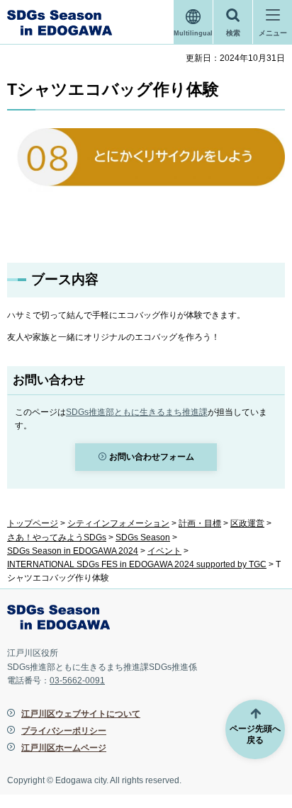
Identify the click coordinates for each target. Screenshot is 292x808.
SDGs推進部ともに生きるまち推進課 (137, 412)
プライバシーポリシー (63, 731)
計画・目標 (200, 523)
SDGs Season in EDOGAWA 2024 (72, 551)
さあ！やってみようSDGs (56, 537)
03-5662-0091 (77, 680)
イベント (164, 551)
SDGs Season (143, 537)
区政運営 (247, 523)
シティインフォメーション (118, 523)
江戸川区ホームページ (63, 748)
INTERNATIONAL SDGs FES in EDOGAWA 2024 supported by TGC (136, 564)
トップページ (32, 523)
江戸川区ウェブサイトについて (80, 714)
